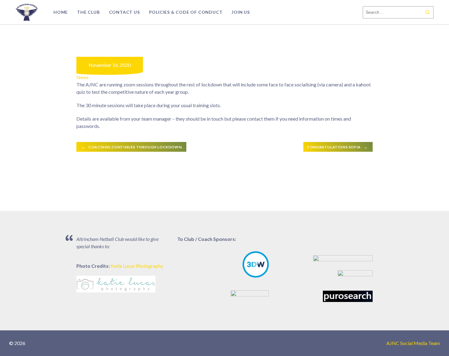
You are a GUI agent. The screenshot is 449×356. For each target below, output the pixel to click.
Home (60, 12)
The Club (88, 12)
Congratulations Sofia (337, 147)
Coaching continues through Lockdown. (132, 147)
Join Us (241, 12)
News (82, 77)
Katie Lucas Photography (137, 266)
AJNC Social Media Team (413, 343)
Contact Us (124, 12)
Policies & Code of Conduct (186, 12)
